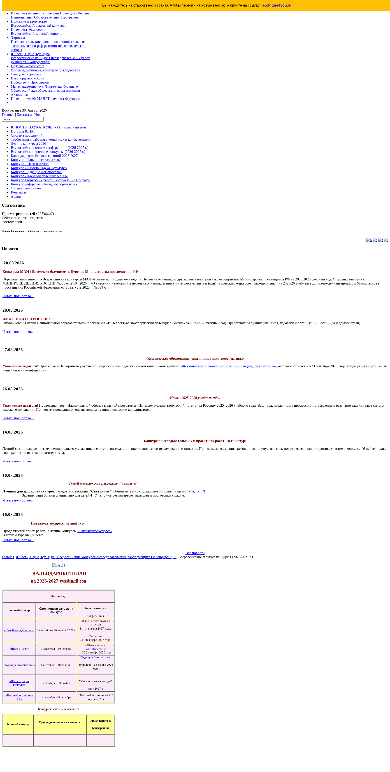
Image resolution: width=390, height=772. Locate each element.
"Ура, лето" (195, 491)
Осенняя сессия (96, 649)
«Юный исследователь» (19, 630)
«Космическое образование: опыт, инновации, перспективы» (228, 366)
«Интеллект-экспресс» (94, 531)
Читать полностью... (18, 296)
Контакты (24, 115)
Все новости (195, 553)
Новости (41, 115)
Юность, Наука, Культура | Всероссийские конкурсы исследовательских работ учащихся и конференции (96, 557)
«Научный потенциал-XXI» (19, 697)
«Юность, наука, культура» (19, 682)
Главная (8, 115)
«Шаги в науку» (19, 648)
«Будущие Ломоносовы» (19, 665)
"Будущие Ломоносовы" (95, 657)
